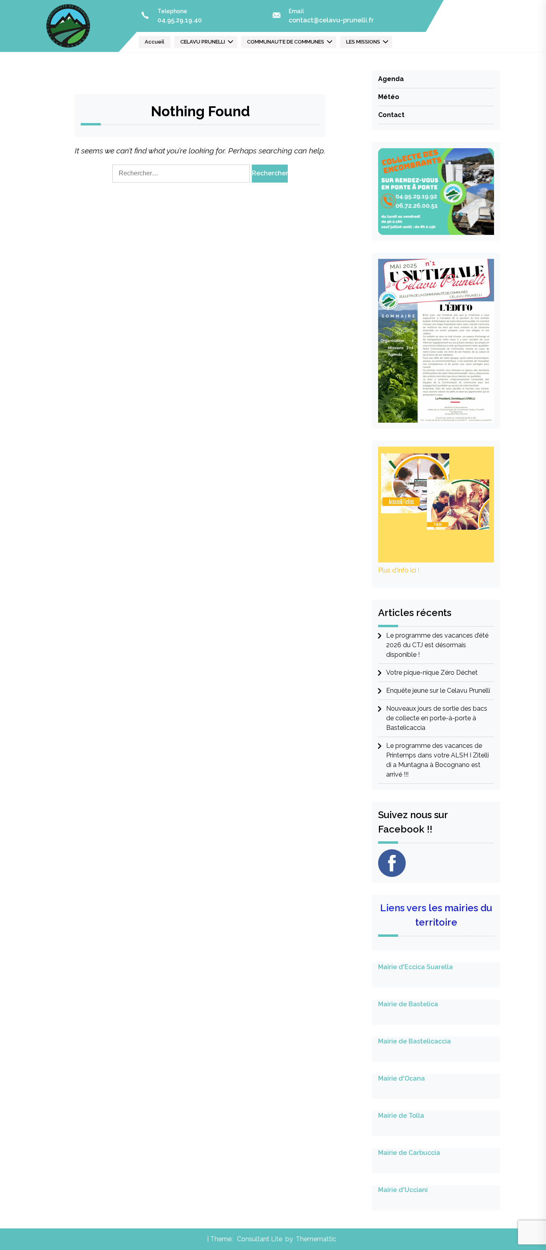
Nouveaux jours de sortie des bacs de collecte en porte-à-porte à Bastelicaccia (436, 718)
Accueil (154, 42)
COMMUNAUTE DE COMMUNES (285, 42)
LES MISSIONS (363, 42)
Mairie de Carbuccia (409, 1153)
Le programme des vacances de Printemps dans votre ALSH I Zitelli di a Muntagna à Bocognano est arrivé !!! (437, 760)
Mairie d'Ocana (401, 1078)
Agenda (391, 79)
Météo (388, 97)
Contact (391, 115)
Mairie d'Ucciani (403, 1190)
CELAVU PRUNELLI (202, 42)
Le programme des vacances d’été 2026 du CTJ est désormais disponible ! (437, 645)
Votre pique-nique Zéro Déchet (432, 672)
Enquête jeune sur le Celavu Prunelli (438, 690)
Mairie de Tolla (401, 1115)
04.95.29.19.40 (179, 20)
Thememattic (316, 1239)
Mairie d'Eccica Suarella (415, 967)
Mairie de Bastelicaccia (414, 1041)
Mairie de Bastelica (408, 1004)
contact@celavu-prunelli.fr (331, 20)
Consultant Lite (259, 1239)
